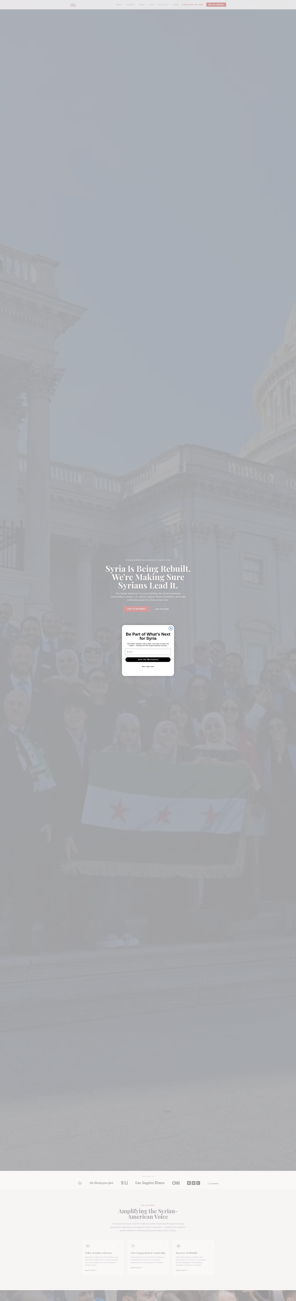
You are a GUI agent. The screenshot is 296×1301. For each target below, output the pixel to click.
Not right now (148, 666)
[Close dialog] (171, 628)
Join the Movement (148, 660)
